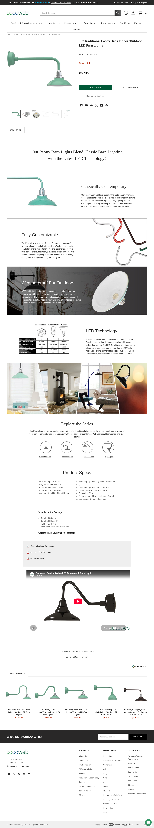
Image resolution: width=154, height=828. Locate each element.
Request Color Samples (112, 760)
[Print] (91, 105)
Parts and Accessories (137, 793)
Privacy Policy (84, 791)
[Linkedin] (101, 105)
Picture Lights (70, 23)
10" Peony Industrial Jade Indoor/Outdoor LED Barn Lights (19, 712)
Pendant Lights (45, 457)
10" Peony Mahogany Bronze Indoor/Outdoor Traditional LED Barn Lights (136, 712)
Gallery (106, 769)
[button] (130, 87)
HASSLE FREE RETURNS (61, 2)
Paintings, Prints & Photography (25, 23)
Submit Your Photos (111, 804)
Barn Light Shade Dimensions (42, 546)
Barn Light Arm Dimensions (41, 552)
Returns (82, 782)
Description (16, 130)
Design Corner (109, 756)
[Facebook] (81, 105)
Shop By (76, 29)
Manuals (106, 791)
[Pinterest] (106, 105)
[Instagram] (29, 774)
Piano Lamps (107, 23)
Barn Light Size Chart (111, 799)
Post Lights (124, 23)
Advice (106, 782)
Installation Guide (37, 558)
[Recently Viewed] (126, 13)
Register (144, 2)
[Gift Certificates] (133, 13)
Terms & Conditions (87, 786)
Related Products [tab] (17, 673)
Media (105, 786)
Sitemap (82, 795)
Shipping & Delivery (87, 769)
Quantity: (84, 73)
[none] (41, 73)
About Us (83, 756)
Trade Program (85, 765)
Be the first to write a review (77, 657)
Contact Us (83, 760)
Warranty (82, 773)
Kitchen (137, 23)
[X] (96, 105)
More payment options (95, 96)
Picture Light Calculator (112, 795)
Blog (105, 773)
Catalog (106, 778)
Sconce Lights (67, 457)
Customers (107, 765)
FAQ (105, 812)
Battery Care (108, 808)
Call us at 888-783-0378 (19, 766)
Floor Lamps (89, 457)
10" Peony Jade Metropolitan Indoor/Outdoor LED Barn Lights (77, 712)
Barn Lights (89, 23)
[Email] (86, 105)
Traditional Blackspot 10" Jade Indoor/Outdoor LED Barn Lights (106, 712)
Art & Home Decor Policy (89, 778)
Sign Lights (109, 457)
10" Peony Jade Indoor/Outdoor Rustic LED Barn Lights (48, 712)
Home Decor (52, 23)
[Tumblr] (24, 774)
